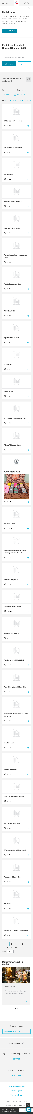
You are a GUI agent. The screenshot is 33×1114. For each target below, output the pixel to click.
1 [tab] (15, 1008)
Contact (16, 1059)
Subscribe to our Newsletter (16, 1031)
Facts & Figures (16, 1091)
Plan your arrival (16, 1075)
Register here (9, 31)
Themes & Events (17, 1095)
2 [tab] (17, 1008)
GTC (25, 1101)
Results (4, 951)
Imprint (8, 1101)
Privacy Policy (17, 1101)
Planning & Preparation (16, 1086)
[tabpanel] (16, 986)
